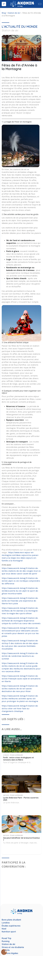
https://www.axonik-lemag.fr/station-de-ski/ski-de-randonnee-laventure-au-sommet (20, 656)
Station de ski (14, 13)
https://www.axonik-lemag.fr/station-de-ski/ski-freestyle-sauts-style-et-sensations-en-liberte (21, 679)
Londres (6, 922)
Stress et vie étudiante (13, 947)
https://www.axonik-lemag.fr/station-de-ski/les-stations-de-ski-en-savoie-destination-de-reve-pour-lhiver (20, 689)
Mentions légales (10, 953)
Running (5, 941)
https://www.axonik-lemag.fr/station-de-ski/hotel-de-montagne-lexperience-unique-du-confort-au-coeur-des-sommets (21, 621)
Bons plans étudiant (11, 920)
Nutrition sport (9, 931)
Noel (4, 928)
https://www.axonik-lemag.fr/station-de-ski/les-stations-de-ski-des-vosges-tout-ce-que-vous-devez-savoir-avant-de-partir (21, 571)
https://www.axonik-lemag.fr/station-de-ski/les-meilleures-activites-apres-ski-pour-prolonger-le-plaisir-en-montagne (20, 699)
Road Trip (6, 938)
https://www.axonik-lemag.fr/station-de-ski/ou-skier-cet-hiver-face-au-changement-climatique (20, 708)
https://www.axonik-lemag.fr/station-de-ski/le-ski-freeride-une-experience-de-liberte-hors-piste (20, 601)
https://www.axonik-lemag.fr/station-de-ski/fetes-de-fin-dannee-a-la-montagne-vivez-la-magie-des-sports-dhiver (20, 611)
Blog (4, 13)
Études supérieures (11, 926)
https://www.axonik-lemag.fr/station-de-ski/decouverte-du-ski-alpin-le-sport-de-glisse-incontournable (20, 591)
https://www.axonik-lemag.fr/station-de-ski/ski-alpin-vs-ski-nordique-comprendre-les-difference (21, 581)
